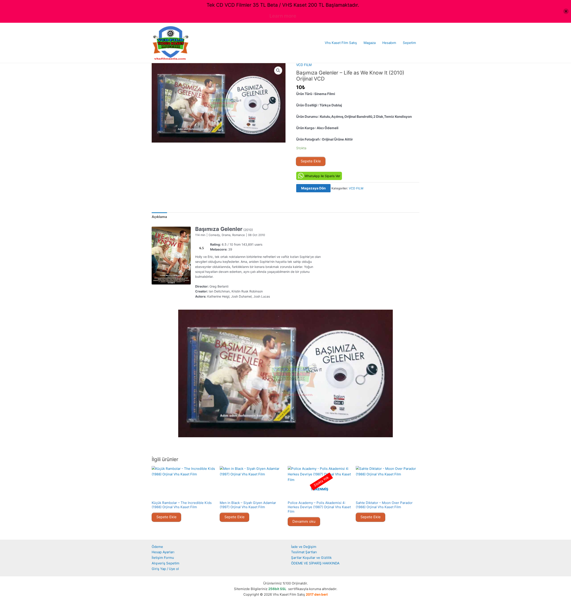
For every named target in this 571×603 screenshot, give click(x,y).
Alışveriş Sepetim (165, 563)
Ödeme (157, 547)
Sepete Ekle (311, 161)
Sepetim (409, 43)
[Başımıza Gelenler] (171, 255)
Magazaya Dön (313, 188)
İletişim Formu (163, 557)
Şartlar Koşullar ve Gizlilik (311, 557)
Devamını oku (303, 521)
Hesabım (389, 43)
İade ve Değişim (303, 547)
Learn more (282, 16)
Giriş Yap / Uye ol (165, 569)
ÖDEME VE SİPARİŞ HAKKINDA (315, 563)
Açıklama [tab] (159, 217)
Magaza (370, 43)
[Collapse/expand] (566, 11)
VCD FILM (304, 65)
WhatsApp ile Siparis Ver (322, 176)
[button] (278, 70)
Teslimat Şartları (304, 552)
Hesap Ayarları (163, 552)
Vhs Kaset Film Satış (341, 43)
